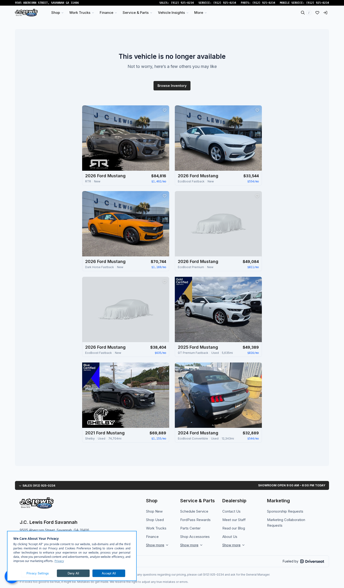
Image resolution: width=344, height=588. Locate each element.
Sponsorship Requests (285, 511)
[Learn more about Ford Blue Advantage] (90, 375)
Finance (152, 536)
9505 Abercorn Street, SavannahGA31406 (47, 2)
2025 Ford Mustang (198, 347)
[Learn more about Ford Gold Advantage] (183, 290)
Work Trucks (156, 528)
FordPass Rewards (195, 520)
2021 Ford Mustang (105, 432)
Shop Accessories (195, 536)
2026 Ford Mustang (105, 175)
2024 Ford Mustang (198, 432)
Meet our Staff (234, 520)
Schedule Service (194, 511)
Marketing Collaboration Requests (286, 523)
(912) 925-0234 (182, 2)
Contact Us (231, 511)
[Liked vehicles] (317, 12)
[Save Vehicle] (164, 110)
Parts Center (190, 528)
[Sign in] (325, 12)
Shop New (154, 511)
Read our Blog (233, 528)
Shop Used (155, 520)
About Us (229, 536)
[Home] (26, 12)
